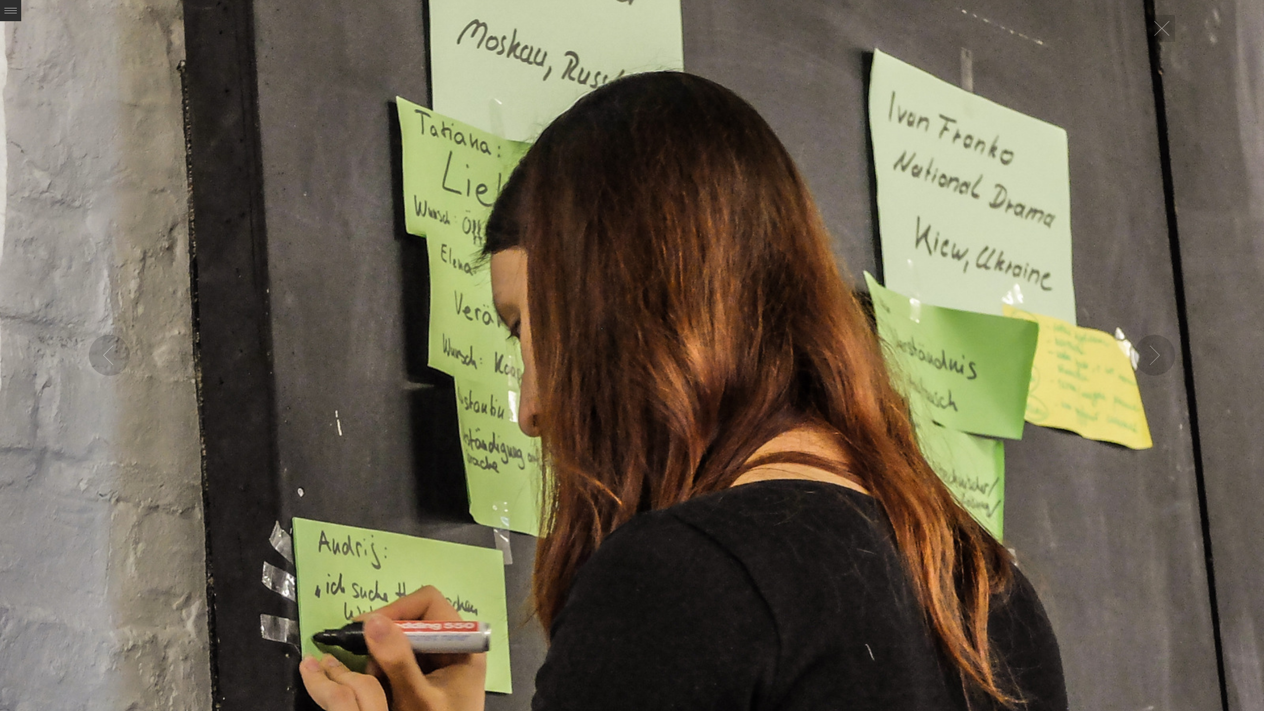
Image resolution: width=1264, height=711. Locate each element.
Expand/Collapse (10, 10)
